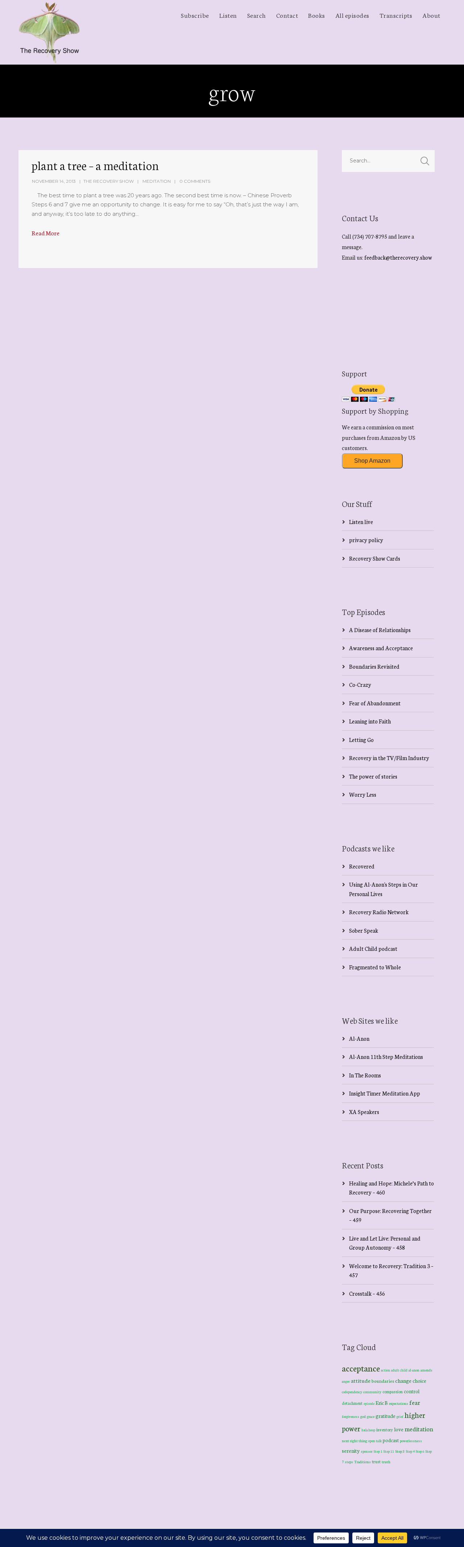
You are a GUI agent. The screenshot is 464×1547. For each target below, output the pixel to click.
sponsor (367, 1451)
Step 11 (389, 1451)
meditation (419, 1428)
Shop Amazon (372, 461)
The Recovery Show (108, 181)
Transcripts (396, 15)
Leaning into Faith (370, 721)
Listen (228, 15)
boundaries (383, 1381)
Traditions (362, 1461)
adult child (399, 1370)
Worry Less (362, 794)
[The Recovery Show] (49, 32)
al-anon (414, 1370)
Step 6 (420, 1451)
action (385, 1369)
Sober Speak (363, 930)
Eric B (382, 1402)
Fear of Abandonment (375, 703)
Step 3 (400, 1451)
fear (414, 1402)
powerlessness (411, 1440)
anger (346, 1381)
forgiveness (350, 1416)
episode (369, 1403)
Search (256, 15)
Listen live (361, 521)
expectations (398, 1403)
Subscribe (195, 15)
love (398, 1429)
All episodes (352, 15)
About (431, 15)
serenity (351, 1450)
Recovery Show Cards (374, 558)
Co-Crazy (360, 684)
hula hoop (368, 1430)
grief (400, 1416)
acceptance (361, 1368)
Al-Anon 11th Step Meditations (386, 1056)
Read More (45, 232)
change (403, 1380)
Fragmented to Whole (375, 967)
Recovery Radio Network (379, 912)
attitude (360, 1380)
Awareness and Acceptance (381, 648)
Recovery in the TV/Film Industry (389, 758)
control (411, 1391)
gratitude (385, 1415)
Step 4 (410, 1451)
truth (386, 1461)
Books (316, 15)
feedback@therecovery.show (398, 257)
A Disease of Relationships (380, 630)
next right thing (354, 1440)
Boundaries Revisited (374, 666)
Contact (287, 15)
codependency (352, 1391)
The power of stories (373, 776)
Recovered (361, 866)
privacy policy (366, 540)
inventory (384, 1429)
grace (370, 1416)
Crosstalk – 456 (367, 1293)
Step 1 (378, 1451)
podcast (391, 1440)
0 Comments (194, 181)
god (363, 1416)
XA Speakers (364, 1111)
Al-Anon (359, 1038)
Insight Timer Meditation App (384, 1093)
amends (426, 1370)
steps (349, 1461)
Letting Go (361, 739)
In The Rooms (365, 1075)
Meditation (156, 181)
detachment (352, 1403)
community (372, 1391)
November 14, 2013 (54, 181)
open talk (375, 1440)
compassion (392, 1391)
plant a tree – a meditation (95, 165)
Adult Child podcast (373, 948)
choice (419, 1380)
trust (376, 1461)
